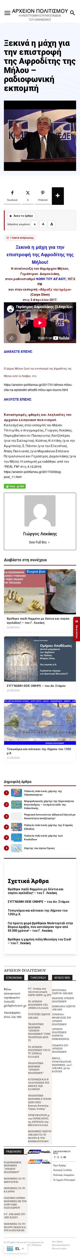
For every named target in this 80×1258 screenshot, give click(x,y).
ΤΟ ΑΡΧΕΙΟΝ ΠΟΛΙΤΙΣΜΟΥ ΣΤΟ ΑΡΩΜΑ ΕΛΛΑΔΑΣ (38, 1005)
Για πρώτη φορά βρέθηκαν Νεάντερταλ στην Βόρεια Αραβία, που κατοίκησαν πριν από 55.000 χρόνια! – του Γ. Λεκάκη (40, 926)
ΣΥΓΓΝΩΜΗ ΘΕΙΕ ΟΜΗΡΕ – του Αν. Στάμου (38, 902)
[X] (61, 1157)
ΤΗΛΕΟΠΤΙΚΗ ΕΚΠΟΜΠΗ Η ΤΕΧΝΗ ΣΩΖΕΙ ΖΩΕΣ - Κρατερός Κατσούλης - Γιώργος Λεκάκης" (39, 1102)
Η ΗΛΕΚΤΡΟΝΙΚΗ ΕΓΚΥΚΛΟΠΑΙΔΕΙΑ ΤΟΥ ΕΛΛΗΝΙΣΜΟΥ (40, 17)
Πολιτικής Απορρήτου (63, 1174)
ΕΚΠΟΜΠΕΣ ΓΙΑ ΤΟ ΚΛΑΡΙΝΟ (14, 1189)
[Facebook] (55, 1157)
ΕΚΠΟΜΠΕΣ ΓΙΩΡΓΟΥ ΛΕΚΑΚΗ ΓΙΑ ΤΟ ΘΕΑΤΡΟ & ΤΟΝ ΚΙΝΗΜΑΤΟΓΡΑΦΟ (40, 1136)
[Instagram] (58, 1157)
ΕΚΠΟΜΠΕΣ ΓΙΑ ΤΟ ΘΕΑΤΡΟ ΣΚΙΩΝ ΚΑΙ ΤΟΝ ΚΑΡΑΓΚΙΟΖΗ (15, 1227)
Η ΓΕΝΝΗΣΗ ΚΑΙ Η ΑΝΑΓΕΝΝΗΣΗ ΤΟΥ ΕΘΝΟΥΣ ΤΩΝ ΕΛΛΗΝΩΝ (39, 1084)
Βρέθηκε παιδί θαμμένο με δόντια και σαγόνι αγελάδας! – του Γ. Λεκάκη (35, 891)
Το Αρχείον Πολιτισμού (64, 1179)
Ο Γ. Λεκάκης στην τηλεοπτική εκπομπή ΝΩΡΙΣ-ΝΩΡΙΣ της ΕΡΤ (39, 992)
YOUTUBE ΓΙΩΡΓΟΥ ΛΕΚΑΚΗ (39, 1016)
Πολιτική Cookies (62, 1169)
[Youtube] (64, 1157)
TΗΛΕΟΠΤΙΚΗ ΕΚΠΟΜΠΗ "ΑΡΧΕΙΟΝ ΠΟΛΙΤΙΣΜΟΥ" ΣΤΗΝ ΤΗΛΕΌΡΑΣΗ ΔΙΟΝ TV (39, 1032)
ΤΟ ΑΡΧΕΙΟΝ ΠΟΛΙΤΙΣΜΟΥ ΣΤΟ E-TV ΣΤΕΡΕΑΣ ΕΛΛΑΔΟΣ (39, 1051)
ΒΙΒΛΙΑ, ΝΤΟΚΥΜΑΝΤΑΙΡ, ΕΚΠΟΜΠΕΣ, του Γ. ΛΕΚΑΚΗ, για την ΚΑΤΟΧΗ (62, 1064)
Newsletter (76, 629)
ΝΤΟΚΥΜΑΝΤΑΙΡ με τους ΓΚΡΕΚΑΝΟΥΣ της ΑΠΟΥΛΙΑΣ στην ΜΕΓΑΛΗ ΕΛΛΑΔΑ (39, 1119)
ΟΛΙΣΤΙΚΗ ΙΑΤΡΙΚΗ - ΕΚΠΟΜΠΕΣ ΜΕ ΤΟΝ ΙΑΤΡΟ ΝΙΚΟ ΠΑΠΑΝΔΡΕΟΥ (15, 1202)
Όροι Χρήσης (59, 1165)
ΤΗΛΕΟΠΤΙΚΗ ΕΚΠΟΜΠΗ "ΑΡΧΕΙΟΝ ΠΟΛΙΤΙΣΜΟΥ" (36, 1067)
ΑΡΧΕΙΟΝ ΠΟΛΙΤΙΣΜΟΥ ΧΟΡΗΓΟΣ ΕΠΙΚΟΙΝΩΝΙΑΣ (60, 1033)
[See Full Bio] (49, 542)
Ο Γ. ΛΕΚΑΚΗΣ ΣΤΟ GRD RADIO (14, 1215)
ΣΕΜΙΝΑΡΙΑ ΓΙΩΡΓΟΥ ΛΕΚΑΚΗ (64, 1008)
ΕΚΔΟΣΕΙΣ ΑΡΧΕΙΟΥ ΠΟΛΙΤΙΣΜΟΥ (63, 999)
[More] (58, 196)
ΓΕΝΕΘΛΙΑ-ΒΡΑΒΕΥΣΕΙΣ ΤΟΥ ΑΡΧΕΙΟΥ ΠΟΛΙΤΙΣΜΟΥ (61, 1019)
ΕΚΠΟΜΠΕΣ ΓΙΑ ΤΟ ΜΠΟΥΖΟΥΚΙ (14, 1180)
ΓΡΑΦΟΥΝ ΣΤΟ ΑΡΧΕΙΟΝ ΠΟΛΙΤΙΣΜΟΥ (60, 1049)
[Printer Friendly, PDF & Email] (15, 488)
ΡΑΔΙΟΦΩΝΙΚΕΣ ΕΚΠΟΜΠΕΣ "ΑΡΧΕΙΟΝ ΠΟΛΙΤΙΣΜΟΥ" (12, 1167)
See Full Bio (38, 542)
